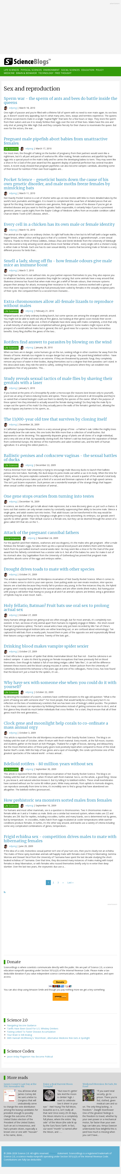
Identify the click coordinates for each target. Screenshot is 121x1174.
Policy (100, 69)
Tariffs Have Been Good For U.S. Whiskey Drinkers (32, 1028)
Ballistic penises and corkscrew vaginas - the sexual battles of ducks (60, 457)
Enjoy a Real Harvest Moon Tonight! (58, 1085)
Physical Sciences (31, 69)
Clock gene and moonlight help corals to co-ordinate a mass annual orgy (56, 725)
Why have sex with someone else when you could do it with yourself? (60, 684)
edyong (13, 107)
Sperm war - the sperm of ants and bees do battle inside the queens (60, 100)
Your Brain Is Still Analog (19, 1034)
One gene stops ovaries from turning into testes (49, 496)
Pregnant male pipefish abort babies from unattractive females (55, 141)
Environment (51, 69)
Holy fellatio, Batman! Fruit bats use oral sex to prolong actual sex (56, 607)
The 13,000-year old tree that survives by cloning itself (55, 419)
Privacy (53, 1153)
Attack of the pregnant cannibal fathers (41, 532)
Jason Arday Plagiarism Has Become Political (30, 1056)
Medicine (9, 73)
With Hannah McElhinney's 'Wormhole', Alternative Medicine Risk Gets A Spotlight (48, 1037)
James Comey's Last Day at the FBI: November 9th (20, 1085)
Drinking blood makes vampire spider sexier (46, 646)
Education (87, 69)
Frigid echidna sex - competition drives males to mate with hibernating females (60, 838)
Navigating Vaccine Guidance (21, 1025)
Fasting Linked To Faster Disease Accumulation (31, 1031)
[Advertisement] (60, 27)
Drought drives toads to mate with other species (49, 569)
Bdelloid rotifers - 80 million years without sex (48, 763)
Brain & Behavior (26, 73)
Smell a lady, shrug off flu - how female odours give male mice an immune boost (58, 262)
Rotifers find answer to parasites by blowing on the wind (58, 342)
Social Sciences (70, 69)
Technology (45, 73)
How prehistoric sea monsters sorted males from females (58, 800)
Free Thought (63, 73)
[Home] (23, 62)
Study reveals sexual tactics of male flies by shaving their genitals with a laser (58, 380)
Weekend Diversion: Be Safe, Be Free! (100, 1085)
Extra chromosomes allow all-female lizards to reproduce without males (58, 303)
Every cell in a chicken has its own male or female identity (59, 224)
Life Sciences (11, 69)
